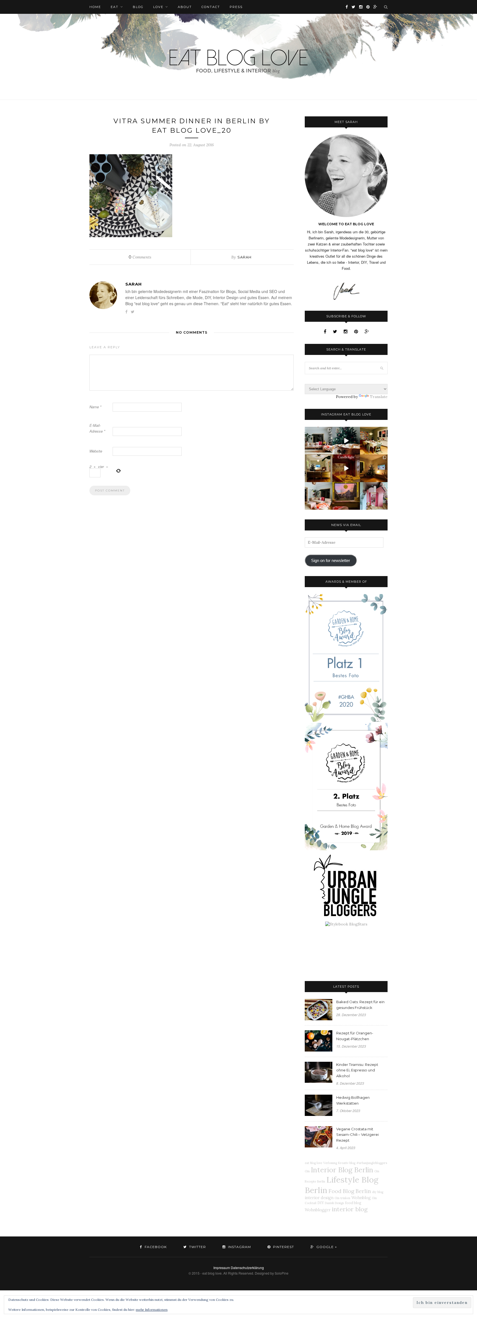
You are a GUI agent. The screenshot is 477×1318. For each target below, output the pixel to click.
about (185, 7)
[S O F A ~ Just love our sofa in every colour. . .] (318, 496)
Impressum (221, 1267)
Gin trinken (342, 1198)
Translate (379, 396)
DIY (320, 1203)
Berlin (321, 1181)
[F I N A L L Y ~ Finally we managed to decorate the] (374, 468)
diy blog (377, 1192)
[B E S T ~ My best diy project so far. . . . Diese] (374, 496)
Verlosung (330, 1163)
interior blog (350, 1209)
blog (138, 7)
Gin (307, 1171)
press (236, 7)
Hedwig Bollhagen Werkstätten (353, 1100)
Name (95, 406)
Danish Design (334, 1203)
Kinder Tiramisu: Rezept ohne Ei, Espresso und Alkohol (357, 1070)
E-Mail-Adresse (97, 428)
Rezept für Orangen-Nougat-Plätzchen (354, 1036)
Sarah (244, 257)
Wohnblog (361, 1197)
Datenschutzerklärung (247, 1267)
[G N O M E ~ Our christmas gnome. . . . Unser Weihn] (346, 440)
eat (114, 7)
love (158, 7)
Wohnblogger (318, 1209)
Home (95, 7)
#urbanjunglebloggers (371, 1163)
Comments (140, 257)
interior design (319, 1197)
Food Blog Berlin (349, 1191)
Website (95, 451)
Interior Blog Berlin (342, 1169)
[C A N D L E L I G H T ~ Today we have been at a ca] (346, 468)
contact (211, 7)
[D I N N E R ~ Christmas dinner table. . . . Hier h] (374, 440)
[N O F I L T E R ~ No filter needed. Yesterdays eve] (346, 496)
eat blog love (313, 1163)
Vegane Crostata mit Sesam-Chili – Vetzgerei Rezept (357, 1135)
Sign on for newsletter (330, 560)
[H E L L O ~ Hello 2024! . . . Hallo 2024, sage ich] (318, 440)
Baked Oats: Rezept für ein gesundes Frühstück (360, 1005)
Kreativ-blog (346, 1163)
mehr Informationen (152, 1309)
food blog (353, 1203)
